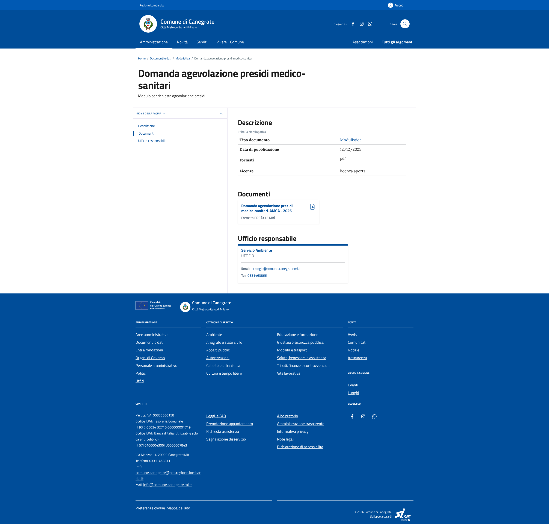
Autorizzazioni (217, 358)
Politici (141, 373)
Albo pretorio (287, 416)
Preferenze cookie (150, 508)
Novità (182, 42)
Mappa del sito (178, 508)
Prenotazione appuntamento (229, 424)
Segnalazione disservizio (226, 439)
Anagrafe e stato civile (224, 342)
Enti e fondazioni (149, 350)
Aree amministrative (152, 334)
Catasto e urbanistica (223, 365)
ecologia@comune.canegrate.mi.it (276, 268)
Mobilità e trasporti (292, 350)
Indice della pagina (148, 113)
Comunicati (357, 342)
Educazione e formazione (297, 334)
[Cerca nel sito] (405, 24)
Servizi (202, 42)
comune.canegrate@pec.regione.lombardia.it (168, 475)
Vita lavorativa (288, 373)
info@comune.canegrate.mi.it (167, 485)
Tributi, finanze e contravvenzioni (303, 365)
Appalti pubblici (218, 350)
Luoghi (353, 393)
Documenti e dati (149, 342)
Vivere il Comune (230, 42)
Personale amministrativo (156, 365)
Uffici (140, 381)
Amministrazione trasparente (300, 424)
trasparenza (357, 358)
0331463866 (257, 275)
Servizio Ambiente (256, 250)
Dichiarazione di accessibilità (300, 447)
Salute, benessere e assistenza (301, 358)
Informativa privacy (292, 431)
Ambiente (214, 334)
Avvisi (352, 334)
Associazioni (363, 42)
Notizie (353, 350)
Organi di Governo (150, 358)
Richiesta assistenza (222, 431)
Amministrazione (154, 42)
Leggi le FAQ (216, 416)
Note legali (285, 439)
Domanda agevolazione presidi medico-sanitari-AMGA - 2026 (267, 208)
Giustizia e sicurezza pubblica (300, 342)
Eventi (353, 385)
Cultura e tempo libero (224, 373)
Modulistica (350, 139)
